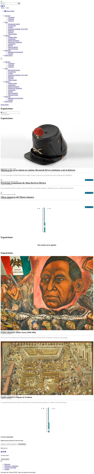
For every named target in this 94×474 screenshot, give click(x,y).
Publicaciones (8, 55)
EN (8, 8)
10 (44, 223)
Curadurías (11, 17)
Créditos (6, 469)
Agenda (10, 27)
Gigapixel (11, 20)
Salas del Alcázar (13, 49)
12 (44, 226)
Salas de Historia (13, 47)
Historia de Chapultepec (15, 42)
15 (44, 231)
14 (44, 230)
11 (44, 225)
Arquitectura (11, 39)
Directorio (7, 464)
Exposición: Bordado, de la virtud (18, 29)
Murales (10, 45)
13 (44, 228)
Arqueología (11, 44)
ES (3, 8)
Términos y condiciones (11, 466)
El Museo (7, 35)
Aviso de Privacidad (10, 467)
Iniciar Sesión (10, 11)
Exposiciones (12, 25)
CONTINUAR (21, 444)
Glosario (10, 54)
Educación (7, 50)
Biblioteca (11, 30)
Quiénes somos (12, 37)
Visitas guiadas (12, 34)
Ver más (89, 180)
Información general (14, 24)
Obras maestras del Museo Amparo (17, 197)
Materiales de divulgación (15, 52)
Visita (6, 22)
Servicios (10, 32)
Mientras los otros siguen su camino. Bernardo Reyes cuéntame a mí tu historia (38, 170)
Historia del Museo (13, 40)
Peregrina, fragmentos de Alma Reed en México (23, 183)
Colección (7, 16)
